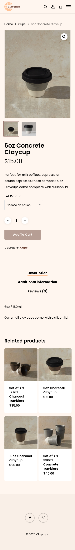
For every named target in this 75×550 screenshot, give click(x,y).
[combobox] (23, 205)
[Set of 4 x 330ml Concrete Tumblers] (55, 432)
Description (38, 273)
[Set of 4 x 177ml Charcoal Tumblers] (21, 364)
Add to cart (22, 234)
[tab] (37, 273)
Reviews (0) (38, 291)
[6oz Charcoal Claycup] (55, 364)
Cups (22, 24)
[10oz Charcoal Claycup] (21, 432)
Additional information (37, 282)
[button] (68, 7)
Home (8, 24)
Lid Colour (12, 196)
